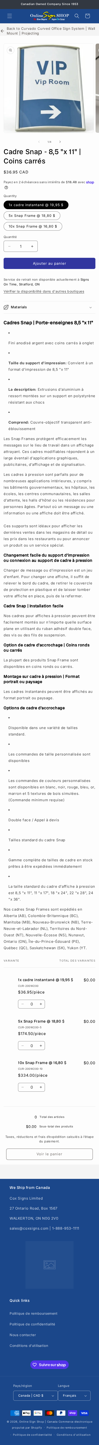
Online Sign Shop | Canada (38, 1421)
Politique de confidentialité (32, 1324)
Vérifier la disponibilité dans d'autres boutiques (44, 291)
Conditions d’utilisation (29, 1346)
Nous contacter (23, 1335)
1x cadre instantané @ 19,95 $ (36, 205)
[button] (9, 16)
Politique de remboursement (34, 1313)
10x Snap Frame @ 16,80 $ (33, 226)
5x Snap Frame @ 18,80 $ (32, 215)
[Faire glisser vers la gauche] (39, 142)
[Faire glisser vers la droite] (60, 142)
